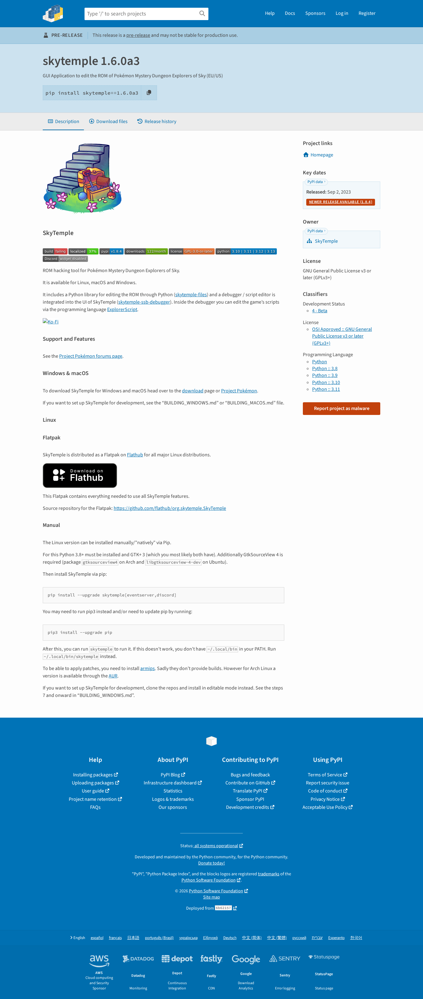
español (97, 938)
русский (299, 938)
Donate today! (211, 863)
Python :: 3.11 (326, 389)
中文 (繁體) (277, 938)
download (192, 390)
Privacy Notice (325, 799)
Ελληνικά (210, 938)
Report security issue (327, 782)
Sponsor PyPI (250, 799)
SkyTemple (326, 241)
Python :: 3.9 (325, 375)
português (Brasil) (159, 938)
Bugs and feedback (250, 774)
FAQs (95, 807)
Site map (211, 897)
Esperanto (336, 938)
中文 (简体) (252, 938)
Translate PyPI (247, 791)
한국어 (356, 938)
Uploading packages (93, 782)
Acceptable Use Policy (325, 807)
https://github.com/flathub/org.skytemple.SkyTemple (170, 508)
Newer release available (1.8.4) (340, 202)
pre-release (138, 35)
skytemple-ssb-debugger (144, 302)
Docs (290, 13)
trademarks (268, 874)
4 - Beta (319, 310)
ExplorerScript (122, 309)
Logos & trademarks (173, 799)
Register (367, 13)
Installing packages (93, 774)
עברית (317, 938)
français (115, 938)
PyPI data (315, 182)
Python (319, 361)
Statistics (173, 791)
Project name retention (93, 799)
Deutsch (230, 938)
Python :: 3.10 (326, 382)
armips (147, 668)
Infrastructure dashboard (170, 782)
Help (270, 13)
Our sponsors (173, 807)
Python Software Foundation (208, 880)
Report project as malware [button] (341, 408)
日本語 (133, 938)
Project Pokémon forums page (90, 356)
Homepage (322, 155)
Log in (342, 13)
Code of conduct (325, 791)
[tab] (63, 121)
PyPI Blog (170, 774)
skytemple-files (191, 294)
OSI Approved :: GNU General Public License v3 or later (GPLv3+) (342, 336)
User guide (93, 791)
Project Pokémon (239, 390)
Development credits (247, 807)
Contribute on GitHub (247, 782)
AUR (113, 675)
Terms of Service (325, 774)
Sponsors (315, 13)
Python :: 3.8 (325, 368)
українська (188, 938)
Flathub (135, 454)
